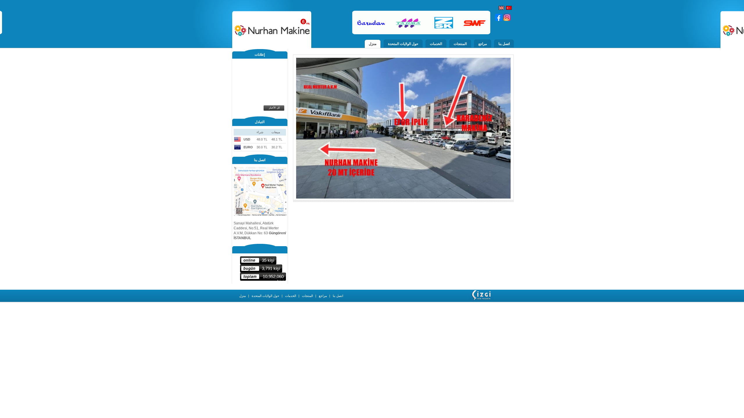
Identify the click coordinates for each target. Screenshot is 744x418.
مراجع (482, 44)
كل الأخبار (274, 107)
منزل (372, 44)
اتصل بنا (504, 44)
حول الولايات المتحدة (403, 44)
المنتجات (460, 44)
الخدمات (436, 44)
